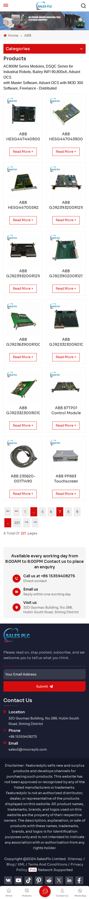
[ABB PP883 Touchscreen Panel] (66, 456)
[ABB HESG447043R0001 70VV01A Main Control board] (66, 114)
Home (12, 35)
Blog (10, 864)
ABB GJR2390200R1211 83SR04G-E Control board (66, 274)
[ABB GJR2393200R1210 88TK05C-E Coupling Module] (66, 182)
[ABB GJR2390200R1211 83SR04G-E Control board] (66, 250)
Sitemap (75, 859)
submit (42, 686)
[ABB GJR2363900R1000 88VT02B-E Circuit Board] (23, 319)
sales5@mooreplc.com (27, 749)
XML (21, 864)
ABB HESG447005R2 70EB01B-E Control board (23, 205)
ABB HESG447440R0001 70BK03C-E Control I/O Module (23, 137)
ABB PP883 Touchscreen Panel (66, 479)
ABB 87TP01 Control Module (66, 410)
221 (17, 522)
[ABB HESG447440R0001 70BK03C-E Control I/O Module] (23, 114)
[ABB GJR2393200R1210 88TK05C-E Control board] (23, 250)
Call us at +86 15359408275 (49, 576)
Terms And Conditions (47, 864)
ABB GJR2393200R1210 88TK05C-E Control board (23, 274)
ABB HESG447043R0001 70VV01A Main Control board (66, 137)
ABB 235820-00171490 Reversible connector (23, 479)
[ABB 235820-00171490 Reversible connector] (23, 456)
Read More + (23, 152)
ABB (27, 35)
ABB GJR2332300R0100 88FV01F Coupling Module (66, 342)
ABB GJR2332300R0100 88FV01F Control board (23, 411)
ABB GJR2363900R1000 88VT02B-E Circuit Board (23, 342)
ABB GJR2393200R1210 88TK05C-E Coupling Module (66, 205)
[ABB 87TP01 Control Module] (66, 387)
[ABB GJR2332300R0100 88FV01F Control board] (23, 387)
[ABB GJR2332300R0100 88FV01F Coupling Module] (66, 319)
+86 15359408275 (22, 737)
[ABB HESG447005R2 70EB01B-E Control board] (23, 182)
